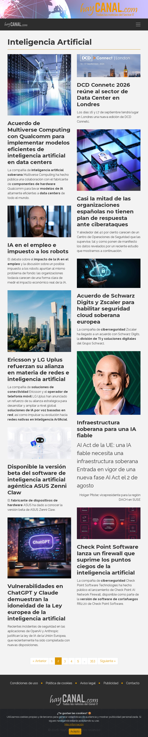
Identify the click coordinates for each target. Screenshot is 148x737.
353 (92, 661)
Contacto (133, 683)
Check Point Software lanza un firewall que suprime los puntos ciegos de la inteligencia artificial (107, 559)
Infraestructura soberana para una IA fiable (106, 429)
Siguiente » (108, 661)
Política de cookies (59, 683)
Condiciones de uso (24, 683)
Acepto (75, 731)
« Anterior (39, 661)
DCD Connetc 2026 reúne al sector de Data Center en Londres (103, 95)
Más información (74, 724)
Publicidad (110, 683)
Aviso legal (88, 683)
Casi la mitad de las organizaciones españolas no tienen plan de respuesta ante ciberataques (105, 211)
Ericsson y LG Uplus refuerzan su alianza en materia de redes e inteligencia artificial (38, 369)
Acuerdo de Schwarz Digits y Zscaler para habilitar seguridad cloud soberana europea (106, 308)
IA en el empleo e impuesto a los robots (38, 248)
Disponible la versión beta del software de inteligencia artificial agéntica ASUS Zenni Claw (37, 479)
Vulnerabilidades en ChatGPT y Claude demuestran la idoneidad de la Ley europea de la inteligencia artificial (36, 602)
